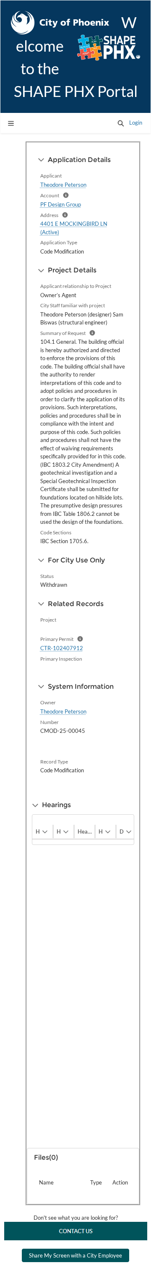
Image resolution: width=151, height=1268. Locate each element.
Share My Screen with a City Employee (75, 1255)
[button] (120, 123)
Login (135, 122)
